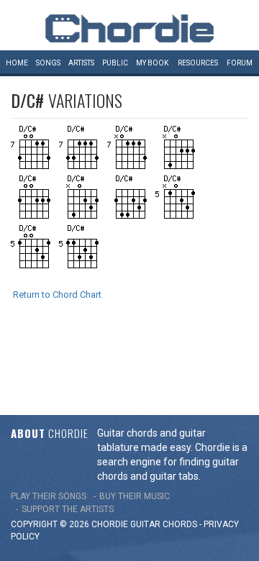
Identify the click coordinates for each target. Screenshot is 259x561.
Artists (81, 63)
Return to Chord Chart (57, 294)
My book (152, 63)
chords (180, 524)
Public (115, 63)
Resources (198, 63)
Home (17, 63)
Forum (240, 63)
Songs (48, 63)
